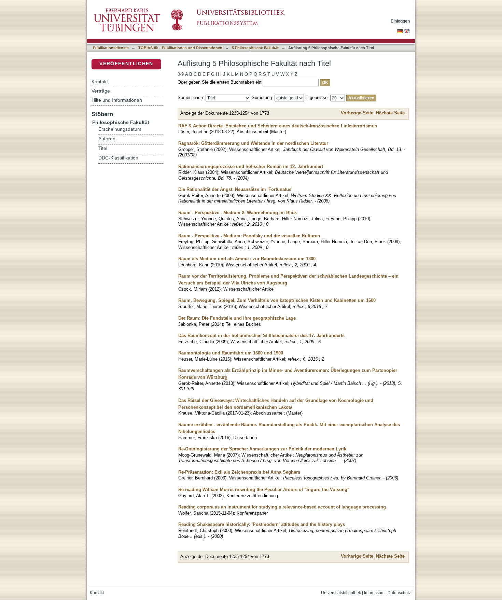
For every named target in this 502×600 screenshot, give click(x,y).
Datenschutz (399, 592)
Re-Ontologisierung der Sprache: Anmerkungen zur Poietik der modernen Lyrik (262, 448)
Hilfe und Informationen (117, 100)
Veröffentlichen (126, 63)
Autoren (106, 138)
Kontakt (100, 81)
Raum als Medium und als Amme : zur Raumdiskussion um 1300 (247, 258)
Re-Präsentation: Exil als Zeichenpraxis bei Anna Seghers (239, 472)
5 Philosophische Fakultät (255, 48)
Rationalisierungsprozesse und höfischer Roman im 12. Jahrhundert (250, 166)
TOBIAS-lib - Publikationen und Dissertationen (180, 48)
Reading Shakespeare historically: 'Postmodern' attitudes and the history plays (261, 524)
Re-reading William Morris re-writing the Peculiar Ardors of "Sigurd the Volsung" (263, 489)
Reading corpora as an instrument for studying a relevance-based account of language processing (282, 507)
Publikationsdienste (111, 48)
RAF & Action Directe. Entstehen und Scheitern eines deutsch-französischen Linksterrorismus (277, 125)
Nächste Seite (390, 112)
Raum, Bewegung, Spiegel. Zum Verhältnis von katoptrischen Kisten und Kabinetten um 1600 (277, 300)
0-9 (181, 74)
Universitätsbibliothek (341, 592)
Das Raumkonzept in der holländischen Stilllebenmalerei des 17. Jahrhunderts (261, 335)
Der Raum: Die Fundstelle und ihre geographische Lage (237, 318)
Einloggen (400, 21)
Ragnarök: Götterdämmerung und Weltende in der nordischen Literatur (253, 143)
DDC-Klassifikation (118, 158)
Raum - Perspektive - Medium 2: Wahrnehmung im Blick (237, 212)
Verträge (101, 91)
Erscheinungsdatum (119, 129)
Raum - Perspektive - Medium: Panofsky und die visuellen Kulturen (249, 235)
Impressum (374, 592)
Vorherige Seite (357, 112)
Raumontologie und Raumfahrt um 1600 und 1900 (230, 352)
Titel (102, 148)
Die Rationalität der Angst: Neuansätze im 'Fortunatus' (235, 189)
